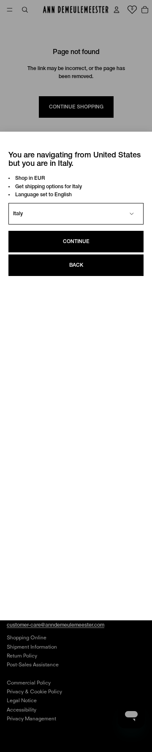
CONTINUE (76, 241)
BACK (76, 265)
